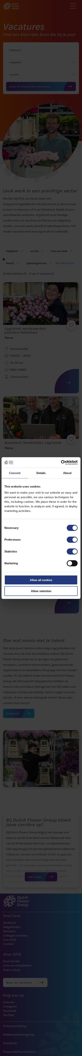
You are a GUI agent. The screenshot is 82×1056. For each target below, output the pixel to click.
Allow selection (41, 591)
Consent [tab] (14, 473)
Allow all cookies (41, 579)
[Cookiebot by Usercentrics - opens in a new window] (61, 462)
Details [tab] (41, 473)
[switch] (72, 539)
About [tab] (67, 473)
